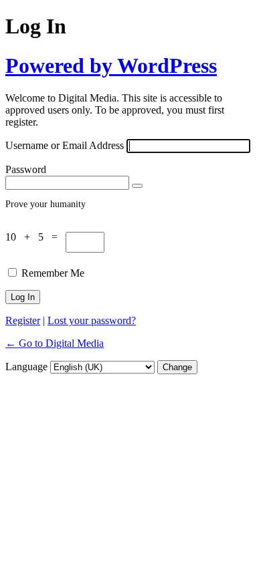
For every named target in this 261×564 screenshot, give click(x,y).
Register (22, 320)
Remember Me (52, 273)
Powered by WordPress (111, 65)
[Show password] (137, 186)
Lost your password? (92, 320)
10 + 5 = (35, 237)
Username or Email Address (64, 145)
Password (25, 169)
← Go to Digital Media (54, 343)
